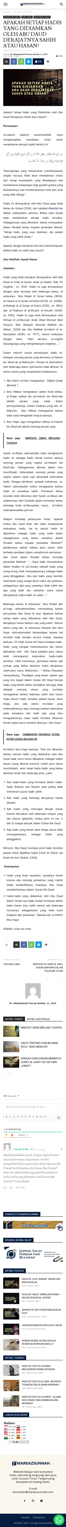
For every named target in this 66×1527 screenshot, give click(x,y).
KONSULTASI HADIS (23, 12)
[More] (48, 61)
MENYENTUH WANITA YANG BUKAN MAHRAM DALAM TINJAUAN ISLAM (48, 967)
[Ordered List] (22, 1117)
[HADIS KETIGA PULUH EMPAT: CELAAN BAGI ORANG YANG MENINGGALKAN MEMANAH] (11, 1401)
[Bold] (6, 1117)
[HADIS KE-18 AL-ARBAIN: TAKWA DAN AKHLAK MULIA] (11, 1283)
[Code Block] (33, 1117)
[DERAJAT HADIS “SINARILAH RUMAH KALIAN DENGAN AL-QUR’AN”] (11, 1298)
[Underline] (14, 1117)
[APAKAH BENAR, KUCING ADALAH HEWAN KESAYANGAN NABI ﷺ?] (11, 1344)
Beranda (7, 12)
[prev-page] (5, 1074)
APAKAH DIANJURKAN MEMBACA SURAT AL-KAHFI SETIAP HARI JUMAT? (41, 1062)
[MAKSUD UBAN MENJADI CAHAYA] (11, 1031)
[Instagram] (33, 1501)
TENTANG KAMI (11, 964)
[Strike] (18, 1117)
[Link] (37, 1117)
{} (41, 1116)
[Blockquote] (29, 1117)
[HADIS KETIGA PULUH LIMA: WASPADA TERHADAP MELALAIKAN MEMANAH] (11, 1385)
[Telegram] (28, 61)
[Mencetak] (6, 61)
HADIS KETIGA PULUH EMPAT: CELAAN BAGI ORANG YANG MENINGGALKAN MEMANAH (41, 1400)
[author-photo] (33, 998)
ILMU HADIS (27, 17)
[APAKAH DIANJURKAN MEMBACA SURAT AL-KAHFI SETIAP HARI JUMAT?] (11, 1062)
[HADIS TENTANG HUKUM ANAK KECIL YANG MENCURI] (11, 1046)
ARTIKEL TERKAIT (14, 1019)
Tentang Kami (39, 1517)
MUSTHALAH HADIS (42, 17)
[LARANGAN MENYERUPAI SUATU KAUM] (11, 1329)
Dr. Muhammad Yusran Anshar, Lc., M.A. (29, 54)
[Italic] (10, 1117)
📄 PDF (38, 61)
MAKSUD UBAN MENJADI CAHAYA (41, 1027)
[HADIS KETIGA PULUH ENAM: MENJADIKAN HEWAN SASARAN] (11, 1370)
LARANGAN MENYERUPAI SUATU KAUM (42, 1325)
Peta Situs (25, 1517)
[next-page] (10, 1074)
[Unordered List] (25, 1117)
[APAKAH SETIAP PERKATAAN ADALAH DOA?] (11, 1314)
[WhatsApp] (21, 61)
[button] (5, 4)
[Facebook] (14, 61)
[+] (44, 1116)
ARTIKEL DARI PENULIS (38, 1019)
